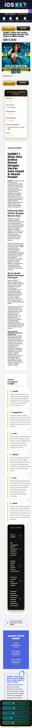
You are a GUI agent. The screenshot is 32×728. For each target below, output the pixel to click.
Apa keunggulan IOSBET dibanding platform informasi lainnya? (14, 549)
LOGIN (8, 28)
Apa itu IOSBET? (13, 536)
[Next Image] (28, 57)
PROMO (17, 702)
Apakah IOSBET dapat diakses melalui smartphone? (14, 566)
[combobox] (14, 11)
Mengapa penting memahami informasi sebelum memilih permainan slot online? (14, 598)
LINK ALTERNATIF (17, 717)
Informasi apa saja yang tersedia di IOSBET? (14, 581)
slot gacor (16, 727)
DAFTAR (23, 28)
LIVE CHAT (17, 722)
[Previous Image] (3, 57)
